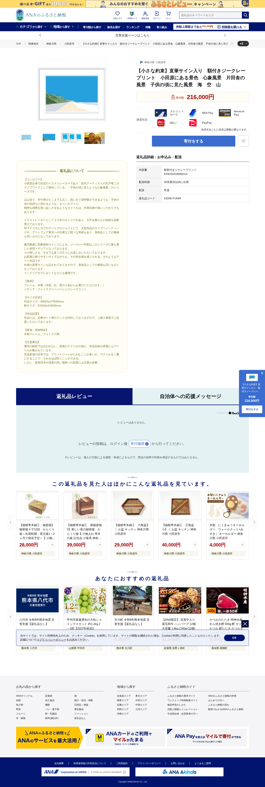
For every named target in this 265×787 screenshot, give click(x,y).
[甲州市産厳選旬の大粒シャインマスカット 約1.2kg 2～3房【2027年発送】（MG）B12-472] (85, 600)
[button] (40, 35)
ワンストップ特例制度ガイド (182, 700)
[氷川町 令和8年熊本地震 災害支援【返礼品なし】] (132, 600)
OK (234, 637)
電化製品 (79, 709)
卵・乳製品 (51, 713)
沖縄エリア (123, 713)
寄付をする (193, 141)
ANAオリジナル (24, 696)
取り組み (162, 27)
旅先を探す (113, 27)
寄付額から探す (92, 27)
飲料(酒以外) (51, 718)
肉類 (18, 700)
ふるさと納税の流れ (218, 704)
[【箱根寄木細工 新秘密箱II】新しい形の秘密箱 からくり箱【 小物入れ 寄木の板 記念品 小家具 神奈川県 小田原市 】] (85, 506)
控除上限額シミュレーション (182, 709)
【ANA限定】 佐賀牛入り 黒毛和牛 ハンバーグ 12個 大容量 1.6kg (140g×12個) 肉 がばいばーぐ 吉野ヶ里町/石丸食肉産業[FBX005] (179, 628)
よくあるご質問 (203, 763)
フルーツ (20, 713)
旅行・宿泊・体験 (83, 700)
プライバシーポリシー (149, 763)
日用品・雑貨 (81, 704)
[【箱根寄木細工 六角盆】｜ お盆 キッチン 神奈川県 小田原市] (132, 506)
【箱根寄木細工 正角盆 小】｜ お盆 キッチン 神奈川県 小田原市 (179, 529)
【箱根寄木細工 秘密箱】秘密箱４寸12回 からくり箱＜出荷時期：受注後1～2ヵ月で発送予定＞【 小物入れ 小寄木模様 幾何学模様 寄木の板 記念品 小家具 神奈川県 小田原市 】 (37, 538)
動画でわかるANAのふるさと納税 (225, 709)
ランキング (132, 27)
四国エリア (123, 709)
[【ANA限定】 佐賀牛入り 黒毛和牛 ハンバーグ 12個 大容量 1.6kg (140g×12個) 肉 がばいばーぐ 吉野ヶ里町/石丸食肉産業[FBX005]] (180, 600)
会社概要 (59, 763)
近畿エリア (123, 704)
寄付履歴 (138, 444)
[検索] (245, 15)
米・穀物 (20, 718)
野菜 (18, 709)
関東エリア (123, 700)
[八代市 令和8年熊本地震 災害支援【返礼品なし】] (37, 600)
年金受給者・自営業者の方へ (182, 713)
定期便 (48, 696)
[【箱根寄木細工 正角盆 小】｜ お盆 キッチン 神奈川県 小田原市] (180, 506)
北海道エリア (124, 696)
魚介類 (19, 704)
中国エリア (141, 704)
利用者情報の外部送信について (90, 763)
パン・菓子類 (52, 709)
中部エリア (141, 700)
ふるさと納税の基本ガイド (181, 696)
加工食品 (50, 700)
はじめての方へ (216, 700)
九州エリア (141, 709)
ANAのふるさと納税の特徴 (222, 696)
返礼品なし (80, 718)
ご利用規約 (122, 763)
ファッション (81, 713)
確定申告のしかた (176, 704)
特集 (148, 27)
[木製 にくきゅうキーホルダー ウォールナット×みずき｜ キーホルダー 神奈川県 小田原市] (227, 506)
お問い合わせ (178, 763)
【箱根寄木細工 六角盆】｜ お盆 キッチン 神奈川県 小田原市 (131, 529)
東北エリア (141, 696)
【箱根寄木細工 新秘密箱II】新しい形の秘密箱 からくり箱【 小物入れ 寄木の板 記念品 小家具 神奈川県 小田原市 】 (84, 533)
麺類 (47, 704)
